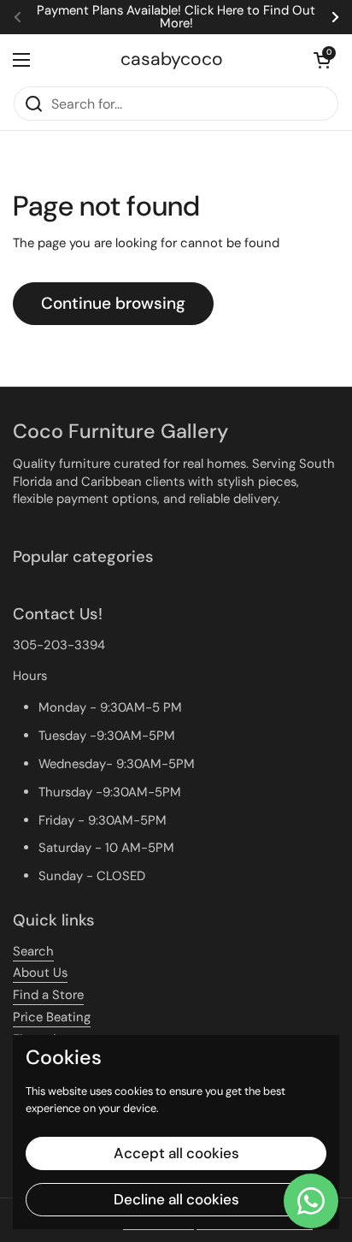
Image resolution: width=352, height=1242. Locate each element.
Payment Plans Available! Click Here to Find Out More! (176, 17)
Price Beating (52, 1017)
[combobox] (176, 103)
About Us (40, 972)
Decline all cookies (176, 1199)
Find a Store (48, 994)
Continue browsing (113, 303)
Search (33, 951)
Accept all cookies (176, 1153)
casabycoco (171, 59)
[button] (322, 60)
